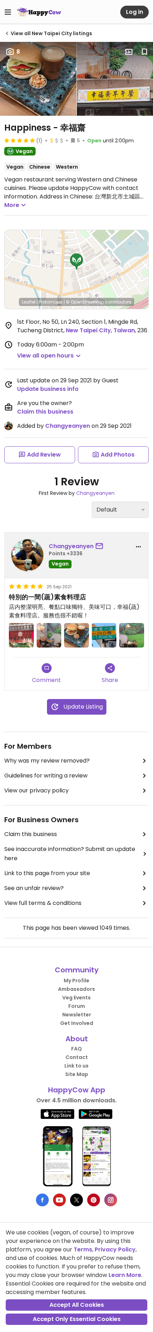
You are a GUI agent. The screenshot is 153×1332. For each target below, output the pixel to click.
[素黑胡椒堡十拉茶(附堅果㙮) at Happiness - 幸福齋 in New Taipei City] (76, 635)
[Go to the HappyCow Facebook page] (42, 1200)
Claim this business (45, 412)
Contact (76, 1057)
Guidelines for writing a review (46, 775)
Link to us (76, 1065)
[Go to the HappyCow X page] (76, 1200)
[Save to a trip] (129, 52)
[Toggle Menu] (8, 12)
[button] (76, 261)
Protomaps (51, 302)
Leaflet (29, 302)
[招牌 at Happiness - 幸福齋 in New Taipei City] (21, 635)
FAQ (76, 1048)
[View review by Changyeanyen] (27, 555)
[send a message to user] (100, 546)
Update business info (48, 389)
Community (77, 970)
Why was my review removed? (47, 761)
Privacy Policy (115, 1249)
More (11, 205)
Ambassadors (76, 989)
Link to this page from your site (47, 873)
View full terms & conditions (42, 903)
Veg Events (76, 997)
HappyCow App (76, 1090)
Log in (134, 12)
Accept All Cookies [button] (76, 1305)
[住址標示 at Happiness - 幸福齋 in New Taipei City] (104, 635)
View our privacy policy (36, 790)
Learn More (125, 1275)
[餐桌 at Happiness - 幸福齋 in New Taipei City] (131, 635)
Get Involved (76, 1023)
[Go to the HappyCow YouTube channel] (59, 1200)
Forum (76, 1006)
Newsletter (76, 1014)
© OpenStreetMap (85, 302)
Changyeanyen (67, 426)
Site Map (76, 1074)
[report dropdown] (138, 546)
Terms (83, 1249)
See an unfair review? (34, 888)
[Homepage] (39, 12)
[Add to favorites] (144, 52)
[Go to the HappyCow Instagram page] (110, 1200)
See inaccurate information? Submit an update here (69, 853)
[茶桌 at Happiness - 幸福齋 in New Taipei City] (49, 635)
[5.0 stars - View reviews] (20, 140)
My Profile (76, 980)
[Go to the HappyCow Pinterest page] (93, 1200)
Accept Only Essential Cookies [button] (77, 1319)
